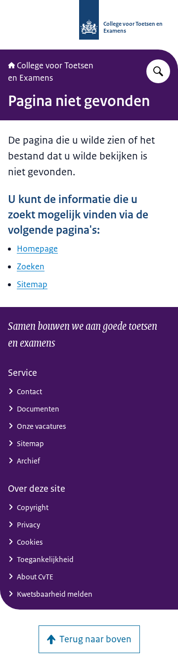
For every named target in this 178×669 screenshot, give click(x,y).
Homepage (37, 248)
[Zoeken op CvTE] (158, 71)
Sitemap (32, 284)
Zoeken (30, 266)
